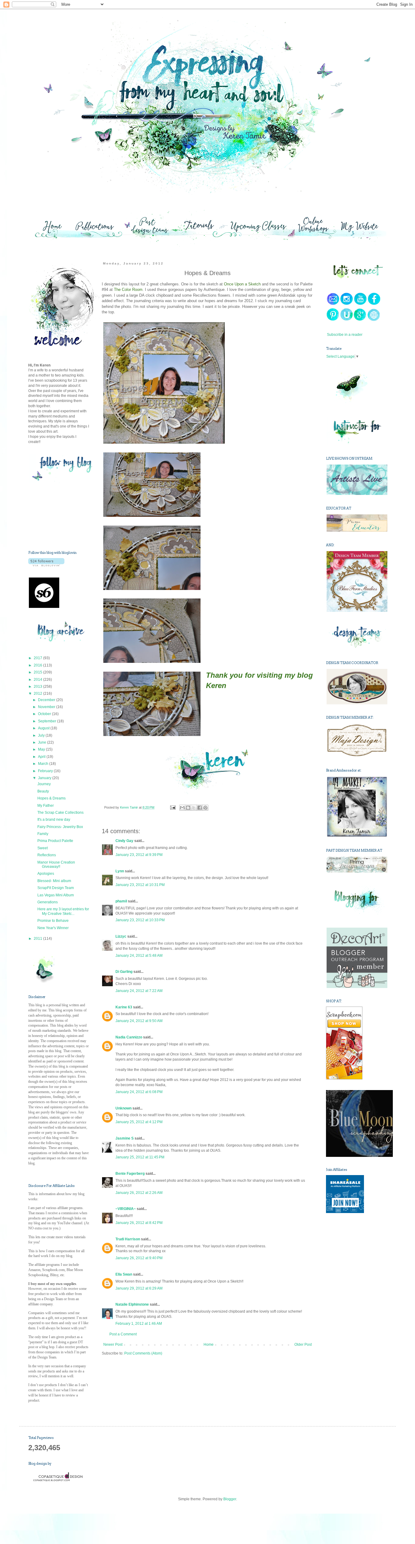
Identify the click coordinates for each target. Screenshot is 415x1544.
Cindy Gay (124, 841)
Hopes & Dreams (51, 798)
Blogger (229, 1499)
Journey (44, 784)
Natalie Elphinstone (132, 1304)
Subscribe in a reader (344, 334)
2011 (38, 938)
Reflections (46, 855)
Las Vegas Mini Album (55, 895)
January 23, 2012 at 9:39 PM (139, 855)
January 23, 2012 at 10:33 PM (140, 920)
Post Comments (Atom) (143, 1353)
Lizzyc (120, 936)
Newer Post (112, 1344)
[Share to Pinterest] (205, 808)
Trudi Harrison (127, 1239)
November (47, 707)
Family (42, 834)
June (42, 742)
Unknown (123, 1108)
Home (209, 1344)
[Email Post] (172, 807)
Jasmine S (124, 1138)
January (45, 778)
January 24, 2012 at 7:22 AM (139, 991)
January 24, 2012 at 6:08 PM (139, 1092)
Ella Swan (123, 1274)
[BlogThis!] (188, 808)
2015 (38, 672)
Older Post (303, 1344)
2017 (38, 658)
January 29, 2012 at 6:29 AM (139, 1288)
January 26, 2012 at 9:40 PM (139, 1258)
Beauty (43, 791)
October (45, 714)
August (44, 728)
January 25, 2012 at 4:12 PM (139, 1122)
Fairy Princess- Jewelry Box (60, 827)
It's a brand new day (53, 819)
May (42, 749)
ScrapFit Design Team (55, 888)
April (42, 757)
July (42, 735)
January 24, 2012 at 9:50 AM (139, 1021)
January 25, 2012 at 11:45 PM (139, 1157)
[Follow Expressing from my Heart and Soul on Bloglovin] (46, 565)
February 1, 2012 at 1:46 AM (138, 1323)
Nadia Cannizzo (128, 1037)
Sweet (42, 848)
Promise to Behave (53, 921)
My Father (45, 805)
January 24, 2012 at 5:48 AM (139, 955)
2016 (38, 665)
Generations (47, 902)
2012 (38, 693)
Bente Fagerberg (130, 1173)
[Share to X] (194, 808)
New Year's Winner (53, 928)
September (47, 721)
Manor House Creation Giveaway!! (56, 864)
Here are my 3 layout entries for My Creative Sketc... (63, 911)
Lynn (119, 871)
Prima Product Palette (55, 841)
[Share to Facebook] (200, 808)
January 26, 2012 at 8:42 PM (139, 1223)
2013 (38, 686)
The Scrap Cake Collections (60, 812)
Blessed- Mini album (54, 881)
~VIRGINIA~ (125, 1209)
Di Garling (123, 972)
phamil (121, 901)
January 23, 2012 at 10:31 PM (140, 885)
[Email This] (182, 808)
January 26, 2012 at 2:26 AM (139, 1193)
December (47, 700)
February (46, 771)
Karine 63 (123, 1007)
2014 (38, 679)
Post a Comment (123, 1334)
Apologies (45, 873)
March (43, 764)
